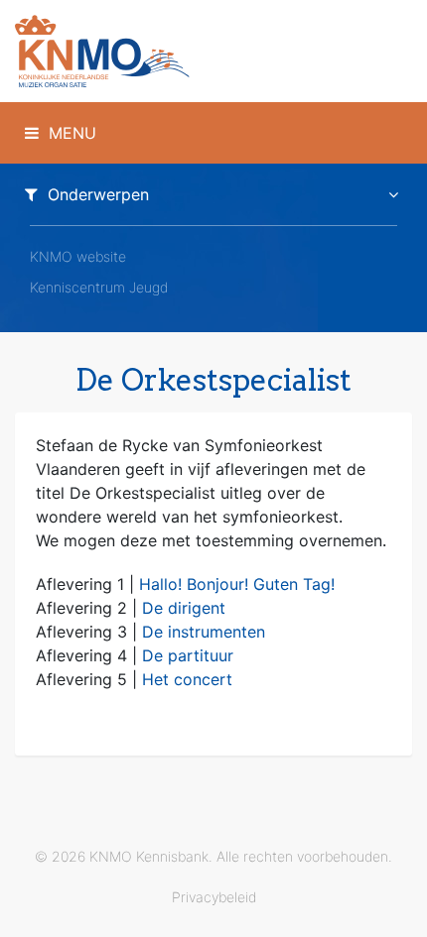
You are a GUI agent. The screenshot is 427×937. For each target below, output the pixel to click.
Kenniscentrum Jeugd (99, 287)
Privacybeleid (214, 896)
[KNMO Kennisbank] (213, 51)
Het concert (187, 679)
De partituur (187, 655)
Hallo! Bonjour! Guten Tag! (237, 584)
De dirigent (183, 608)
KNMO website (78, 256)
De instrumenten (203, 632)
